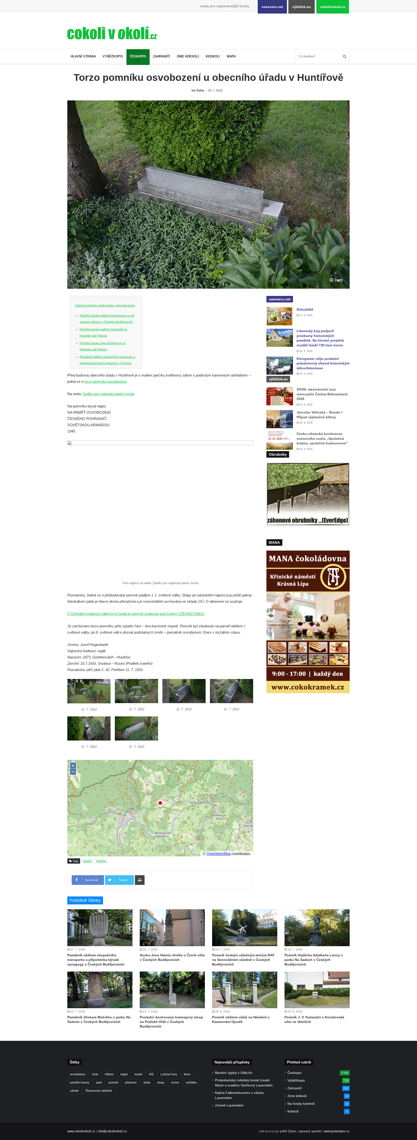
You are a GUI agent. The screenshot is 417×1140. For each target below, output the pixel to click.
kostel (138, 1074)
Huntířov (101, 861)
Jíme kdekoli (188, 56)
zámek (74, 1090)
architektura (77, 1074)
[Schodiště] (279, 316)
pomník (87, 861)
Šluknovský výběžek (98, 1090)
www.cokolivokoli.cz (81, 1131)
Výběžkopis (113, 56)
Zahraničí (161, 56)
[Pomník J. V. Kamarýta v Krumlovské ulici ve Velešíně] (317, 990)
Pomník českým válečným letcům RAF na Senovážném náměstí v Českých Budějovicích (243, 959)
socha (175, 1082)
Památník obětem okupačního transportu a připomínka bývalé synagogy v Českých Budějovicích (107, 363)
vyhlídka (191, 1082)
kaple (124, 1074)
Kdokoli (213, 56)
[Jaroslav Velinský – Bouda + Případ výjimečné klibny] (279, 419)
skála (146, 1082)
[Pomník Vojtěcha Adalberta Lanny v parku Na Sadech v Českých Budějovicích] (317, 927)
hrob (95, 1074)
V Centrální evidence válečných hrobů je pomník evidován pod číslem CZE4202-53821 (135, 614)
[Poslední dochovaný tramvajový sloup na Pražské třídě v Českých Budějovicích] (172, 990)
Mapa (231, 56)
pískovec (131, 1082)
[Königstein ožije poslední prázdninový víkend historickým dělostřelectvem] (279, 366)
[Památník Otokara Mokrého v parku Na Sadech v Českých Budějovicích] (99, 990)
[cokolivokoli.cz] (112, 33)
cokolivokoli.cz (332, 7)
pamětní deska (79, 1082)
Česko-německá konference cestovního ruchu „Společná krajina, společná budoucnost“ (322, 438)
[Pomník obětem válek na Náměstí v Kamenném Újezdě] (244, 990)
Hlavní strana (83, 56)
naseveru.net (272, 7)
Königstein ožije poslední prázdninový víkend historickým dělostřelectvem (323, 363)
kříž (151, 1074)
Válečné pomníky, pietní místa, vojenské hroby (105, 305)
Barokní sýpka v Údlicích (233, 1073)
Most (187, 1074)
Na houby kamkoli (301, 1103)
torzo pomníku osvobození (105, 381)
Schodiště (305, 309)
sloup (160, 1082)
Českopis (138, 56)
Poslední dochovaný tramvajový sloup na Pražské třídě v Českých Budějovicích (171, 1021)
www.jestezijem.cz (337, 1131)
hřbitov (109, 1074)
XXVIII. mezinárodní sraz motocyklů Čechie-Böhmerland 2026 (322, 394)
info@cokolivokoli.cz (112, 1131)
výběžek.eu (301, 7)
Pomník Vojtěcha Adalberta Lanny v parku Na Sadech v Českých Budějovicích (314, 959)
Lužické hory (168, 1074)
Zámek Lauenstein (229, 1105)
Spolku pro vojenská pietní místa (108, 394)
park (99, 1082)
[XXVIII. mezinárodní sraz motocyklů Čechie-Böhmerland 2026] (279, 396)
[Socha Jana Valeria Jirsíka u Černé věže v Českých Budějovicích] (172, 927)
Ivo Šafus (198, 90)
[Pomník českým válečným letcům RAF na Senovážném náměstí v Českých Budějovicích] (244, 927)
